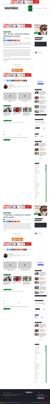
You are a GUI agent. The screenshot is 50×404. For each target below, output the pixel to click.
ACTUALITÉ (9, 4)
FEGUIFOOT (13, 4)
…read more (5, 62)
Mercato (36, 201)
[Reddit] (13, 40)
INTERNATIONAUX (18, 4)
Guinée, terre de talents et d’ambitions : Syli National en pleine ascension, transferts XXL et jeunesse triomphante (42, 102)
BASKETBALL (36, 182)
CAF (35, 176)
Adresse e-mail (37, 124)
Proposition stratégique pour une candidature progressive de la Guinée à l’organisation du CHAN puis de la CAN (42, 93)
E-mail (4, 134)
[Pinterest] (11, 40)
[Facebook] (4, 40)
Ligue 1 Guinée (37, 177)
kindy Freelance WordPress (44, 402)
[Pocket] (19, 40)
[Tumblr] (10, 40)
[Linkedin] (8, 40)
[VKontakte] (15, 40)
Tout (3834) (40, 114)
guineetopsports (7, 38)
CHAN (36, 191)
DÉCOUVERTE (37, 186)
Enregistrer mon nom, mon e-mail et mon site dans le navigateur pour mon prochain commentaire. (16, 137)
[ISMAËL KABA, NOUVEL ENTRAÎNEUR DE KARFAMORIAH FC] (37, 111)
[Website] (8, 88)
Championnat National (38, 172)
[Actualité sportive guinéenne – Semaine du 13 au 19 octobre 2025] (17, 109)
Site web (19, 134)
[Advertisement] (25, 17)
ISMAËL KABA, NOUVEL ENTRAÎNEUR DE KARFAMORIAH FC (42, 111)
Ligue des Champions (37, 192)
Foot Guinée (36, 196)
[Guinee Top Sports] (11, 8)
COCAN (36, 197)
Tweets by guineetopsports (38, 40)
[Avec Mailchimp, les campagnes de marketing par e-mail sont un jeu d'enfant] (44, 128)
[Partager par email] (24, 80)
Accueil (5, 30)
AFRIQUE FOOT (23, 4)
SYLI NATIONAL (37, 166)
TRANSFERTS (37, 167)
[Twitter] (6, 40)
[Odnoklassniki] (17, 40)
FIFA (35, 181)
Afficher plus (40, 158)
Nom (4, 131)
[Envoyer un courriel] (9, 38)
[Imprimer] (26, 80)
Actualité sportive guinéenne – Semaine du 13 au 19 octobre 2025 (17, 114)
